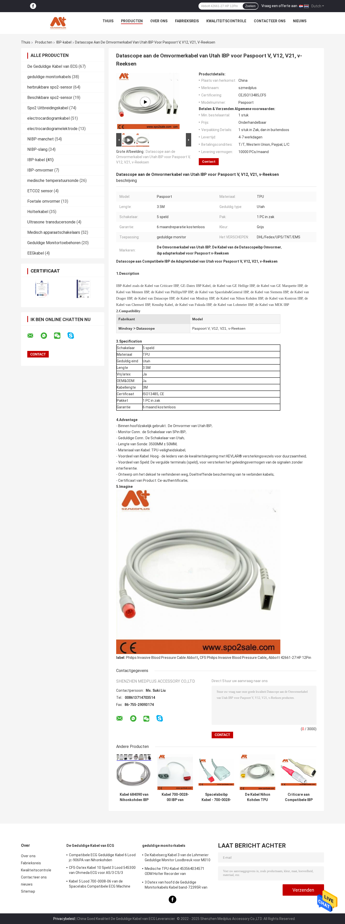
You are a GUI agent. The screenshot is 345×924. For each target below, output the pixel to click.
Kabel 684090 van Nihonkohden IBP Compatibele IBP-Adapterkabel (134, 797)
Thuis (108, 21)
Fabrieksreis (187, 21)
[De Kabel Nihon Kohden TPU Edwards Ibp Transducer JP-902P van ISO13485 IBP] (257, 772)
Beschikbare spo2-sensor (49, 97)
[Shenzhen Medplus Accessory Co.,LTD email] (33, 336)
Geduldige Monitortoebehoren (54, 242)
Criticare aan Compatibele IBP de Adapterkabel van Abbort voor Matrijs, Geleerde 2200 (298, 797)
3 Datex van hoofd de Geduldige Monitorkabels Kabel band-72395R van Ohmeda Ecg (176, 885)
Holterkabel (37, 211)
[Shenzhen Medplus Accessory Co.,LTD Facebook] (33, 6)
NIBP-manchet (40, 139)
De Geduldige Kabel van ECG (52, 66)
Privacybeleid (64, 919)
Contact (208, 161)
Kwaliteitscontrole (226, 21)
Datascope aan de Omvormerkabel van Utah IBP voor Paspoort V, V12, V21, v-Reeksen (153, 157)
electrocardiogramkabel (48, 118)
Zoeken (250, 6)
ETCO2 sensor (40, 190)
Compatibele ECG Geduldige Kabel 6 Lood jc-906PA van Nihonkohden (102, 857)
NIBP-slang (37, 149)
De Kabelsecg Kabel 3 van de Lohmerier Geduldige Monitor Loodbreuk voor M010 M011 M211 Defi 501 (177, 858)
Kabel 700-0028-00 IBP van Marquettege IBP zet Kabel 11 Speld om (175, 797)
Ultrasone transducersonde (51, 222)
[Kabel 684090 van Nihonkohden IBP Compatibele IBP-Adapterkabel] (134, 772)
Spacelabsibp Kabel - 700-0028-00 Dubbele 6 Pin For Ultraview (216, 797)
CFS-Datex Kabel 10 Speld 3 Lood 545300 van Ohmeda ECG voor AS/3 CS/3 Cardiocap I (102, 871)
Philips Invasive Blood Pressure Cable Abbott (162, 658)
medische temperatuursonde (53, 180)
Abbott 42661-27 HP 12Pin (289, 658)
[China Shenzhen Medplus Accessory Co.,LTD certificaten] (42, 289)
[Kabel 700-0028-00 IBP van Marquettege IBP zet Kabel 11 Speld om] (175, 772)
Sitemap (28, 891)
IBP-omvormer (40, 170)
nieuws (299, 21)
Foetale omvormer (43, 201)
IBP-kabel (63, 42)
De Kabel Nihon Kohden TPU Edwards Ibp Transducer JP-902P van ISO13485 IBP (257, 797)
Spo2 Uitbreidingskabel (47, 108)
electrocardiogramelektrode (52, 128)
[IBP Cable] (145, 102)
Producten (132, 21)
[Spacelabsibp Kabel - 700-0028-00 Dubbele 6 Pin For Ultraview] (216, 772)
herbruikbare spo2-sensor (49, 87)
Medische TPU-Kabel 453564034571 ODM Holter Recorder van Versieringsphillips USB (174, 872)
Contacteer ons (269, 21)
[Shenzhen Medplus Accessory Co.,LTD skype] (73, 336)
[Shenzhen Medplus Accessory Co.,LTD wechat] (60, 336)
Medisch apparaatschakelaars (53, 232)
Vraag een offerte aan (279, 6)
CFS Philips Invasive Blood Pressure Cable (233, 658)
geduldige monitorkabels (49, 76)
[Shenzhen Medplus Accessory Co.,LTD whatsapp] (47, 336)
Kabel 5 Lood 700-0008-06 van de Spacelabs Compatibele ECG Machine (99, 883)
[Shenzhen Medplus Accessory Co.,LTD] (59, 22)
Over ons (158, 21)
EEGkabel (35, 253)
